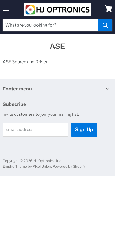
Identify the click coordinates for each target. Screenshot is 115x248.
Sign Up (84, 129)
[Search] (105, 25)
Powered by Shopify (69, 166)
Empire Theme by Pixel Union (27, 166)
